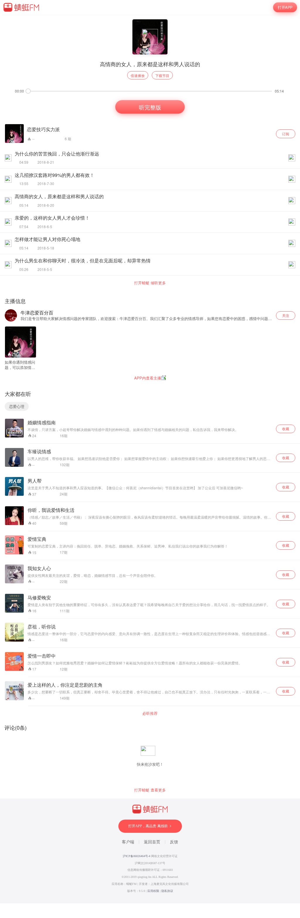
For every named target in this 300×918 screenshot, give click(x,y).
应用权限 (153, 891)
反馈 (174, 842)
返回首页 (152, 842)
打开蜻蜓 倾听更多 (150, 283)
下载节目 (162, 75)
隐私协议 (167, 891)
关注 (285, 315)
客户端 (128, 842)
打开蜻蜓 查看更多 (150, 790)
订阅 (285, 133)
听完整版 (150, 107)
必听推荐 (150, 713)
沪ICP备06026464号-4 (136, 856)
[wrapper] (150, 459)
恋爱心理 (16, 406)
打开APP (285, 7)
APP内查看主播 (147, 378)
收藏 (285, 428)
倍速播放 (138, 75)
